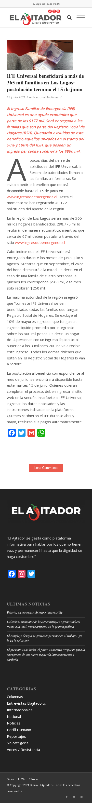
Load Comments (46, 468)
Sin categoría (17, 742)
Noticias (52, 97)
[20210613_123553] (40, 55)
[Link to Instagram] (81, 797)
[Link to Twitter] (74, 797)
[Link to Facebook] (66, 797)
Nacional (39, 97)
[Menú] (78, 17)
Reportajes (16, 736)
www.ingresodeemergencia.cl (32, 196)
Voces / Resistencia (23, 749)
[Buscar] (67, 17)
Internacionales (20, 709)
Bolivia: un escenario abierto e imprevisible (35, 612)
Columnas (15, 696)
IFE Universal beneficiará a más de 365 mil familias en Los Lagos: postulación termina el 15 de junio (45, 82)
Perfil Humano (19, 729)
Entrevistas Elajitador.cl (26, 703)
